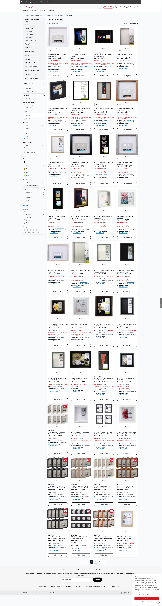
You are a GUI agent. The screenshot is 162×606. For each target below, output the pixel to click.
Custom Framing (26, 2)
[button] (146, 601)
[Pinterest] (129, 593)
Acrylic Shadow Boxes (31, 66)
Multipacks (29, 37)
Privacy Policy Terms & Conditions (145, 594)
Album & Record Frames (31, 78)
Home (25, 15)
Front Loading (30, 31)
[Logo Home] (28, 7)
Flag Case (27, 59)
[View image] (56, 48)
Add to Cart (104, 76)
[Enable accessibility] (158, 602)
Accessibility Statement (52, 592)
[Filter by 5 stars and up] (36, 230)
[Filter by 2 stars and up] (27, 230)
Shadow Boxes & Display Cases (44, 15)
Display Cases (29, 44)
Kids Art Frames (29, 51)
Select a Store (83, 66)
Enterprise (43, 2)
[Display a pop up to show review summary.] (62, 58)
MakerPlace (35, 2)
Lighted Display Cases (31, 63)
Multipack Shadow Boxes (32, 70)
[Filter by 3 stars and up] (30, 230)
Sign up (97, 579)
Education (50, 2)
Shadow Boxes (59, 15)
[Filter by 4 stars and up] (33, 230)
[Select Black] (97, 104)
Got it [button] (146, 598)
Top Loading (29, 34)
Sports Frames (29, 47)
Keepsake (27, 55)
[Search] (99, 6)
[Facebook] (121, 593)
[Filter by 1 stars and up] (24, 230)
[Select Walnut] (95, 104)
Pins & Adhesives (31, 40)
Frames (30, 15)
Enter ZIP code (54, 71)
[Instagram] (125, 593)
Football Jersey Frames (31, 74)
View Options (57, 76)
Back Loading (30, 28)
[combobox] (67, 7)
